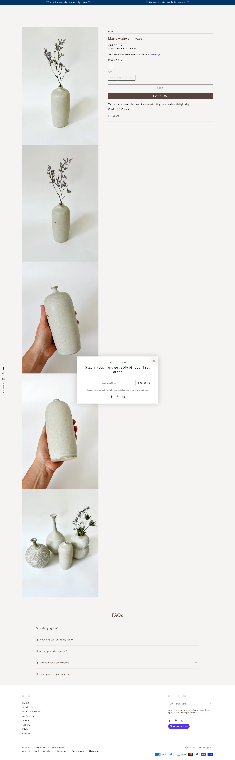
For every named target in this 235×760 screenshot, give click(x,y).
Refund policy (49, 751)
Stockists (27, 707)
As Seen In (28, 716)
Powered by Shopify (31, 751)
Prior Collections (31, 711)
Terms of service (79, 751)
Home (110, 32)
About (25, 720)
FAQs (25, 729)
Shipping (112, 48)
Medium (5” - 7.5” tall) (121, 78)
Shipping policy (95, 751)
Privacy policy (63, 751)
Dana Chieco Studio (38, 747)
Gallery (26, 725)
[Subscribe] (211, 704)
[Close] (154, 361)
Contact (26, 733)
